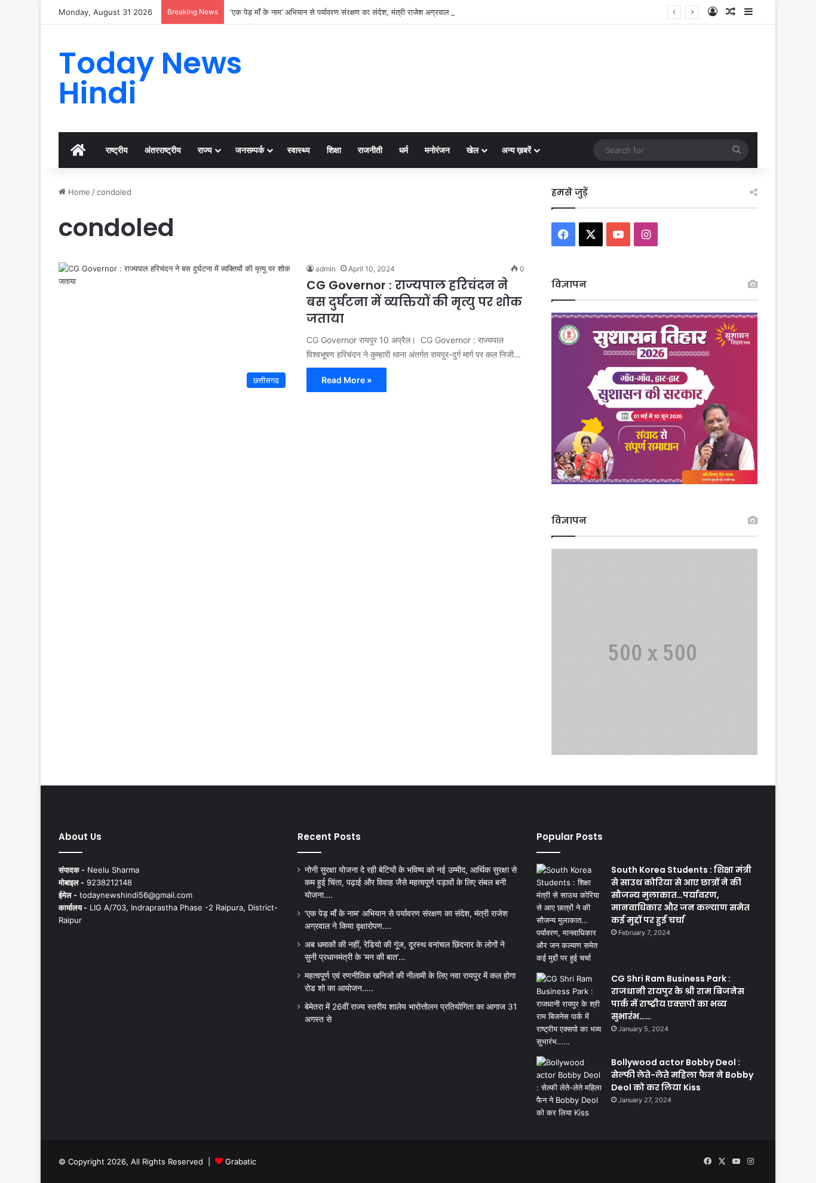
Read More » (346, 380)
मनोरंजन (437, 150)
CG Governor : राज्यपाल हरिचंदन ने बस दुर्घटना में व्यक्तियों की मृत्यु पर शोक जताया (414, 302)
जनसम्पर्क (249, 150)
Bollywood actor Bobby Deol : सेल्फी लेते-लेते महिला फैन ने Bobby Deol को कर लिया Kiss (682, 1074)
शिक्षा (334, 150)
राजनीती (370, 150)
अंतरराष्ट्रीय (163, 150)
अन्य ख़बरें (516, 150)
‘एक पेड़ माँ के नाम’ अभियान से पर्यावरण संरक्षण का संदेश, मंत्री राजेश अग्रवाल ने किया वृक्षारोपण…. (368, 12)
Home (78, 192)
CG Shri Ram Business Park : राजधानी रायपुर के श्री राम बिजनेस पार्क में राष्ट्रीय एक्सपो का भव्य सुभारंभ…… (677, 997)
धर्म (403, 150)
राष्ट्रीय (117, 150)
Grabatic (240, 1161)
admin (325, 268)
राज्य (205, 150)
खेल (472, 150)
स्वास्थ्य (298, 150)
